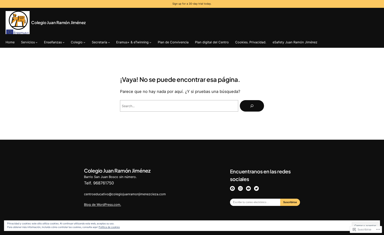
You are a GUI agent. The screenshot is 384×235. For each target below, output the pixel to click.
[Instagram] (240, 188)
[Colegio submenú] (84, 42)
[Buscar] (252, 106)
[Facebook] (232, 188)
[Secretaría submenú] (109, 42)
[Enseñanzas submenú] (64, 42)
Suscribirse (290, 202)
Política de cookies (109, 227)
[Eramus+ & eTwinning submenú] (150, 42)
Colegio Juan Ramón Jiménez (58, 22)
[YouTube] (248, 188)
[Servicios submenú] (37, 42)
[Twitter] (256, 188)
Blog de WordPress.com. (102, 204)
